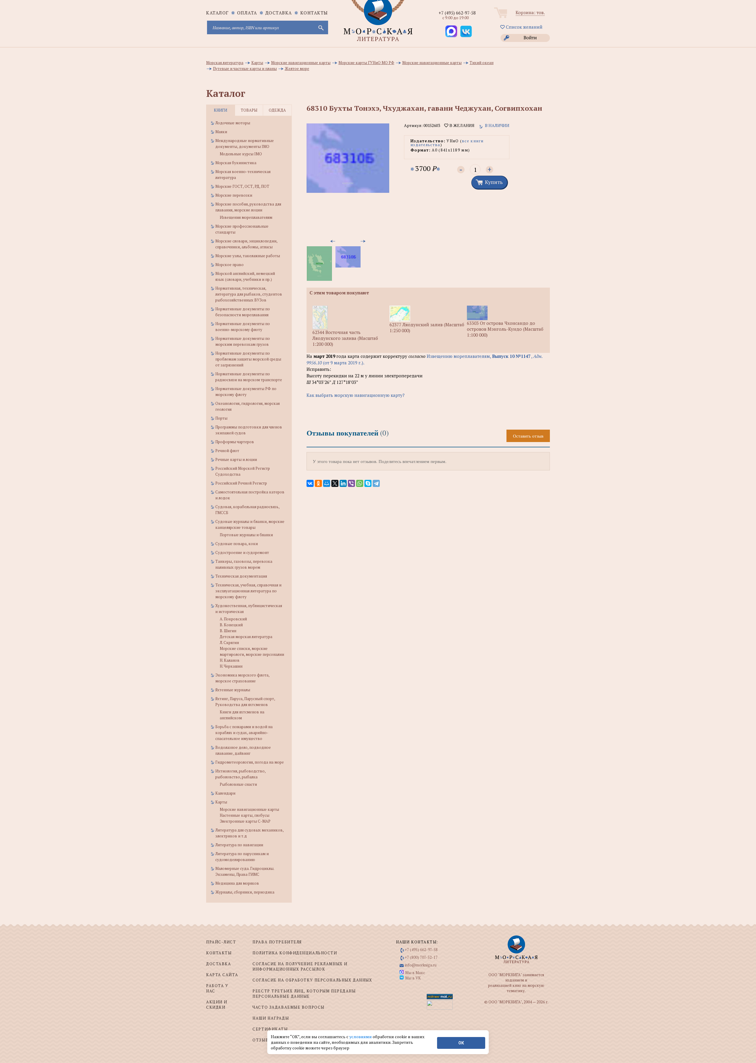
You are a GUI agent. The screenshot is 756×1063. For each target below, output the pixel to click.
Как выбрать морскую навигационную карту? (356, 395)
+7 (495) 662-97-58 (457, 13)
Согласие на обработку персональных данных (312, 980)
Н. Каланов (229, 660)
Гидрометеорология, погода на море (249, 762)
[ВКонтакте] (310, 483)
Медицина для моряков (237, 883)
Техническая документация (241, 576)
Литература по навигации (239, 844)
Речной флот (227, 450)
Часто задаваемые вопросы (288, 1007)
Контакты (314, 13)
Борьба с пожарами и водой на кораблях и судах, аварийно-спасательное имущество (244, 732)
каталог (217, 13)
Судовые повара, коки (236, 543)
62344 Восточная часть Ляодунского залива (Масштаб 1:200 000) (345, 338)
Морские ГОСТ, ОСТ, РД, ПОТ (242, 186)
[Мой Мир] (326, 483)
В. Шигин (228, 630)
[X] (334, 483)
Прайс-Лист (221, 942)
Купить (494, 181)
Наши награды (270, 1018)
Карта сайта (222, 974)
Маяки (221, 131)
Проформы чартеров (234, 441)
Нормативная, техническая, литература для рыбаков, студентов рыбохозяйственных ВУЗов (248, 294)
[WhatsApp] (359, 483)
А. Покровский (233, 619)
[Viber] (351, 483)
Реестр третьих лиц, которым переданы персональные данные (304, 993)
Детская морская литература (246, 636)
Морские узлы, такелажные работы (247, 255)
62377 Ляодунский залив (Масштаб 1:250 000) (427, 327)
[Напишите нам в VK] (466, 31)
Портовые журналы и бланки (246, 534)
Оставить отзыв (528, 436)
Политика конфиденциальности (294, 953)
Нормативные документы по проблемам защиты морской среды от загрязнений (248, 359)
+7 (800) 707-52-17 (421, 957)
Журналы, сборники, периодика (244, 892)
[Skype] (368, 483)
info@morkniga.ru (420, 965)
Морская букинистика (235, 162)
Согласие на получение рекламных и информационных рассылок (299, 966)
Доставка (278, 13)
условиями (361, 1036)
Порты (221, 418)
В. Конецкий (231, 624)
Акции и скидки (216, 1004)
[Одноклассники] (318, 483)
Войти (530, 37)
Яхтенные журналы (232, 689)
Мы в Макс (415, 972)
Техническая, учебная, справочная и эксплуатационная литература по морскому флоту (248, 590)
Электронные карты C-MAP (245, 821)
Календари (225, 793)
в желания (461, 125)
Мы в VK (413, 978)
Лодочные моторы (232, 122)
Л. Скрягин (229, 642)
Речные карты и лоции (236, 459)
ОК (461, 1043)
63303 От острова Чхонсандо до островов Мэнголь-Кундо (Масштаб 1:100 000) (505, 329)
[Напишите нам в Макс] (451, 31)
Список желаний (523, 27)
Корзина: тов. (530, 12)
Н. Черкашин (231, 666)
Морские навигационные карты (249, 809)
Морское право (229, 264)
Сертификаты (270, 1029)
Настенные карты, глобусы (244, 815)
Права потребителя (277, 942)
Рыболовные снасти (238, 784)
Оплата (247, 13)
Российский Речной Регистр (241, 483)
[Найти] (320, 27)
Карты (221, 802)
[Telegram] (376, 483)
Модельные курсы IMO (241, 153)
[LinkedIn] (343, 483)
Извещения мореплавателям (246, 217)
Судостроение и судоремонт (242, 552)
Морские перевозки (233, 195)
